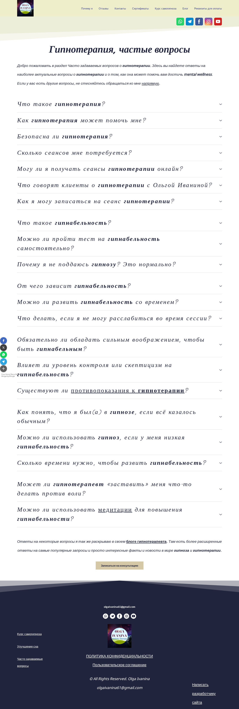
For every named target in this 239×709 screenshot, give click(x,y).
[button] (3, 340)
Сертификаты (140, 8)
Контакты (120, 8)
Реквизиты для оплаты (208, 8)
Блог (185, 8)
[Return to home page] (25, 8)
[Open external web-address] (119, 636)
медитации (115, 510)
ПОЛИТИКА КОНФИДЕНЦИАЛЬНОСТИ (119, 655)
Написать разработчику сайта (204, 693)
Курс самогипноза (165, 8)
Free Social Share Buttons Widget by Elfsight (11, 375)
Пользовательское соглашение (119, 664)
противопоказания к (128, 391)
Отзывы (103, 8)
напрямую (150, 82)
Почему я (87, 8)
